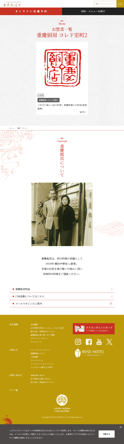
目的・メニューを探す (93, 11)
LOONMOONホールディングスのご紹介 (47, 328)
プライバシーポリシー (40, 338)
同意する (106, 434)
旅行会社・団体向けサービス (42, 331)
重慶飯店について (38, 353)
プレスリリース (37, 360)
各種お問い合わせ (38, 375)
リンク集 (13, 390)
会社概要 (34, 324)
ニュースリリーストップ (40, 350)
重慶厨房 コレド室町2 (48, 100)
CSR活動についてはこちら (29, 296)
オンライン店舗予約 (31, 11)
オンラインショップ (106, 4)
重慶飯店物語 (22, 289)
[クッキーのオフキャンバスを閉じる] (121, 427)
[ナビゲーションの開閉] (120, 4)
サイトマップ (36, 342)
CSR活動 (34, 356)
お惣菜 (40, 95)
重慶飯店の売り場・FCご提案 (43, 335)
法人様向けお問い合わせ (41, 378)
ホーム (11, 128)
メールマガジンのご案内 (28, 303)
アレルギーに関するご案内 (41, 367)
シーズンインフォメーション (42, 363)
